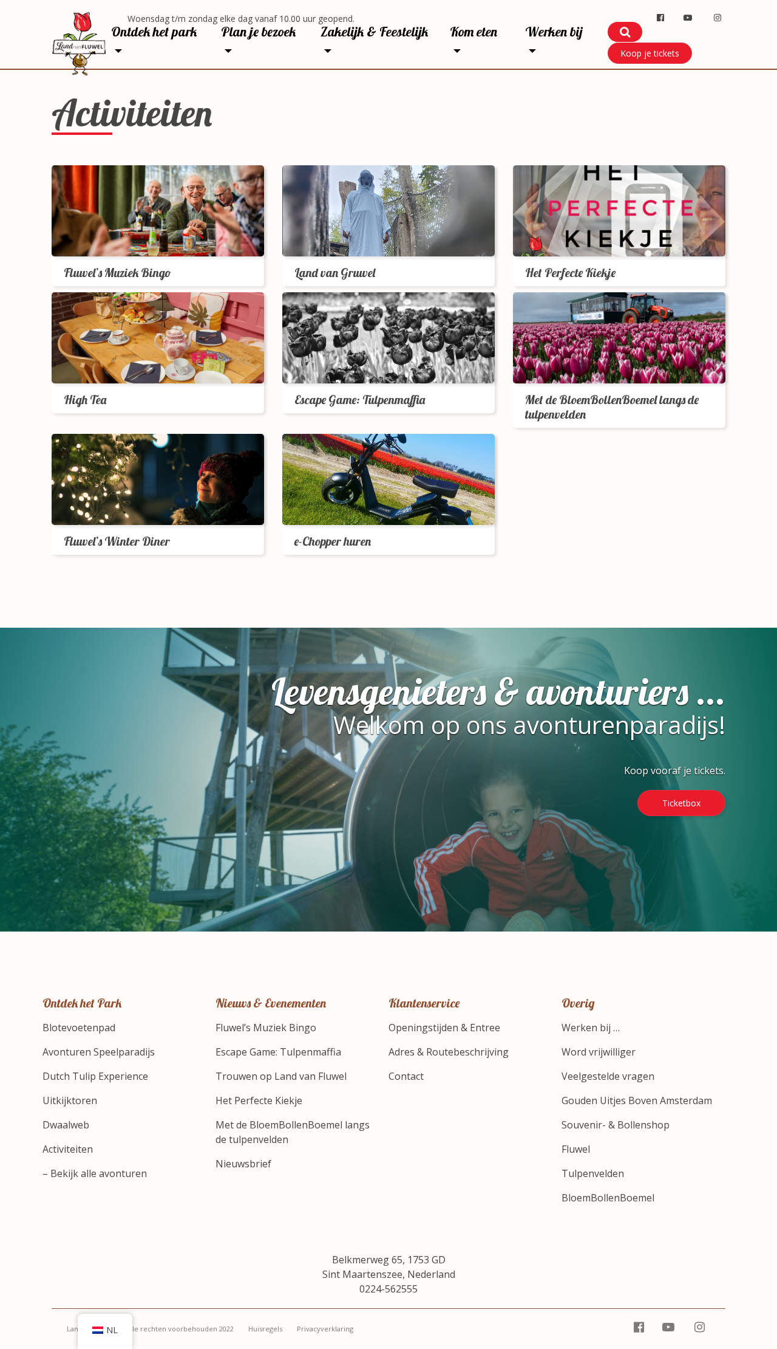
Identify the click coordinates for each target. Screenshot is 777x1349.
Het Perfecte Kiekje (258, 1100)
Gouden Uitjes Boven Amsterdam (637, 1100)
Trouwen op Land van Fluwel (281, 1076)
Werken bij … (591, 1027)
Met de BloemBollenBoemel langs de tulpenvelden (292, 1132)
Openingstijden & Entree (444, 1027)
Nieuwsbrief (243, 1163)
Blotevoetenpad (78, 1027)
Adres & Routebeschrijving (448, 1052)
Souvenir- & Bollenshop (616, 1124)
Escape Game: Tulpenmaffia (278, 1052)
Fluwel (576, 1149)
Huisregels (265, 1328)
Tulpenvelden (593, 1173)
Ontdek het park (154, 31)
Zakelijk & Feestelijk (374, 31)
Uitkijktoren (69, 1100)
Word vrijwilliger (599, 1052)
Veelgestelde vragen (608, 1076)
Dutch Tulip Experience (95, 1076)
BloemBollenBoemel (608, 1197)
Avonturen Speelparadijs (98, 1052)
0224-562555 (388, 1289)
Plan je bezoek (258, 31)
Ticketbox (681, 803)
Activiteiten (67, 1149)
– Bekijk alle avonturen (94, 1173)
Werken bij (554, 31)
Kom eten (473, 31)
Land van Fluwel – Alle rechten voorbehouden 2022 (150, 1328)
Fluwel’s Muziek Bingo (265, 1027)
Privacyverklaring (325, 1328)
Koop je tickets (649, 53)
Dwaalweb (65, 1124)
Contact (406, 1076)
